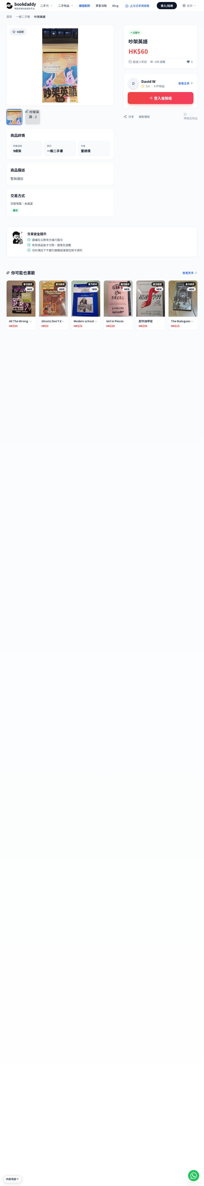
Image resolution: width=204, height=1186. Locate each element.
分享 (131, 117)
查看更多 (188, 273)
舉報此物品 (191, 118)
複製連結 (144, 117)
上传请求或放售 (139, 6)
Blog (115, 6)
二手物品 (63, 6)
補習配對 (84, 6)
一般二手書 (23, 17)
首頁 (9, 17)
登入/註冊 (167, 6)
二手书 (44, 6)
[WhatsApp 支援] (193, 1175)
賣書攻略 (101, 6)
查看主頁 (183, 83)
